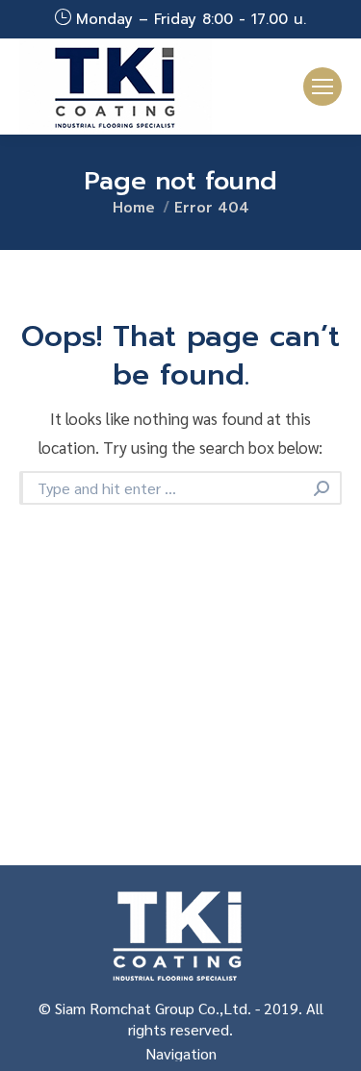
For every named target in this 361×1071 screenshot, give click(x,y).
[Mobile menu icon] (322, 86)
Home (134, 207)
